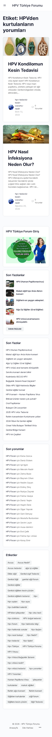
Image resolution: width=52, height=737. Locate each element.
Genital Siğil (13, 579)
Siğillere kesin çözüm (17, 702)
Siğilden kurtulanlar (16, 696)
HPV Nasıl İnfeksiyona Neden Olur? (21, 158)
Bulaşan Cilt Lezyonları (16, 407)
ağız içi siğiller (31, 568)
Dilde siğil (12, 574)
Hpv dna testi (35, 612)
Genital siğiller (14, 585)
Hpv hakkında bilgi (29, 624)
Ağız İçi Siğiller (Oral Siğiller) (29, 309)
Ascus (11, 562)
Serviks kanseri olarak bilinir (18, 372)
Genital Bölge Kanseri (15, 430)
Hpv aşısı (25, 601)
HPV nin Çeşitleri (13, 434)
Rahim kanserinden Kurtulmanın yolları (23, 416)
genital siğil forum (30, 579)
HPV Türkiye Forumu (27, 5)
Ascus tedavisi (14, 568)
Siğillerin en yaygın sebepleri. (30, 300)
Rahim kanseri (35, 691)
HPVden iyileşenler (16, 612)
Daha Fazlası (14, 329)
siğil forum (33, 696)
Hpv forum (12, 624)
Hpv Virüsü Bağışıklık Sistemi (21, 657)
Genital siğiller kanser (15, 390)
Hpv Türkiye (13, 646)
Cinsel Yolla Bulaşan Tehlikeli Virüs (21, 425)
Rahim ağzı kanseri (16, 691)
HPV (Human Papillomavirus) (30, 281)
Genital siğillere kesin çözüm (21, 590)
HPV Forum (11, 456)
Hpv (35, 596)
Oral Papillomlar (13, 403)
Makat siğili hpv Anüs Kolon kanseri (22, 354)
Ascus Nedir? (24, 562)
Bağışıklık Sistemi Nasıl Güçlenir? (21, 381)
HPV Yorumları (14, 674)
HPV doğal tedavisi (32, 618)
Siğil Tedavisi (37, 702)
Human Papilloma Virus (18, 679)
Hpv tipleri (27, 640)
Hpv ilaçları (36, 629)
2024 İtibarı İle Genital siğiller (19, 421)
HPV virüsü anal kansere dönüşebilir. (22, 367)
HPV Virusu (13, 651)
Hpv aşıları (12, 601)
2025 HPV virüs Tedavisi (17, 412)
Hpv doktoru (13, 618)
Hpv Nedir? (32, 635)
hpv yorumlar (35, 668)
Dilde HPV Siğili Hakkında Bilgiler (21, 385)
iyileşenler (37, 679)
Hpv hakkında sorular (17, 629)
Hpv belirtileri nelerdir (17, 607)
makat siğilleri (27, 685)
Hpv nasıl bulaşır (15, 635)
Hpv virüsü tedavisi (16, 668)
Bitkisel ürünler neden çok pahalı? (21, 399)
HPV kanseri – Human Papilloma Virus (23, 394)
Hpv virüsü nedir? (16, 663)
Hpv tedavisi (13, 640)
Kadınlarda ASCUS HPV (16, 376)
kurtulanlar (12, 685)
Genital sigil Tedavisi (29, 574)
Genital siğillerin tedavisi (19, 596)
